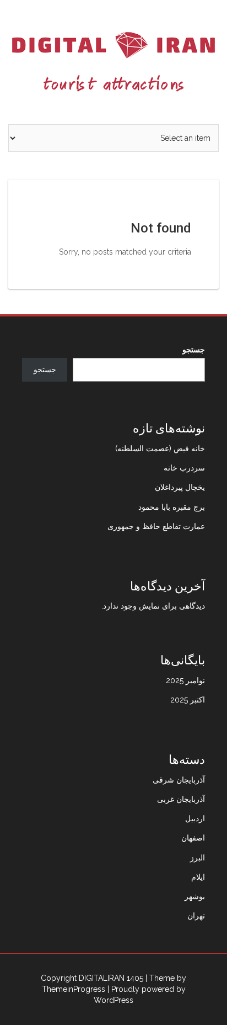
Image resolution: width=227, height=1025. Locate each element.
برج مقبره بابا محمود (171, 507)
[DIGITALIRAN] (113, 61)
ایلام (198, 877)
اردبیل (195, 818)
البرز (197, 857)
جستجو (193, 349)
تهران (196, 915)
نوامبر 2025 (185, 680)
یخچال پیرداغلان (180, 487)
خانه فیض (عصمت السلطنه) (160, 448)
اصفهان (193, 837)
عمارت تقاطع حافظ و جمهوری (156, 526)
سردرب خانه (184, 467)
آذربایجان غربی (181, 799)
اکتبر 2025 (187, 699)
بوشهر (195, 896)
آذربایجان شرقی (179, 779)
